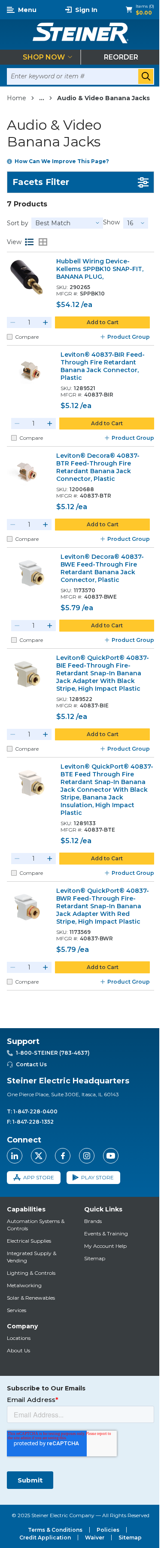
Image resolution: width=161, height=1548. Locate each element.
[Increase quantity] (45, 322)
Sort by (17, 223)
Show (111, 222)
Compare (27, 337)
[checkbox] (9, 337)
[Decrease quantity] (13, 322)
